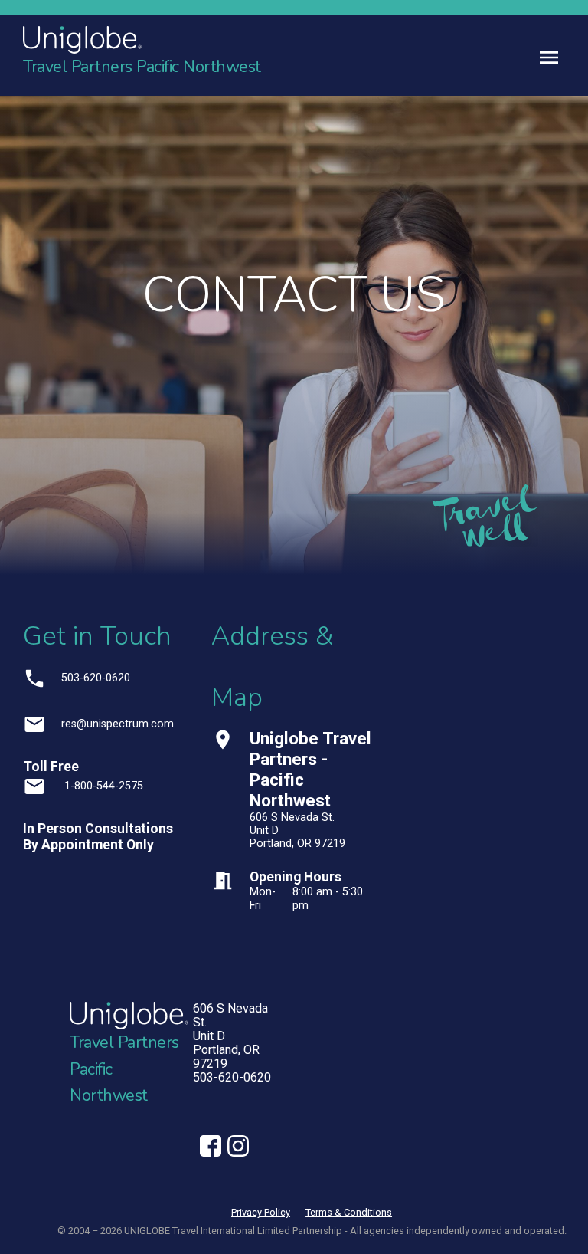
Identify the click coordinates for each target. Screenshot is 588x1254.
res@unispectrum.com (117, 723)
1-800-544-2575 (102, 786)
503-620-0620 (95, 677)
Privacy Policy (260, 1212)
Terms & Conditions (348, 1212)
